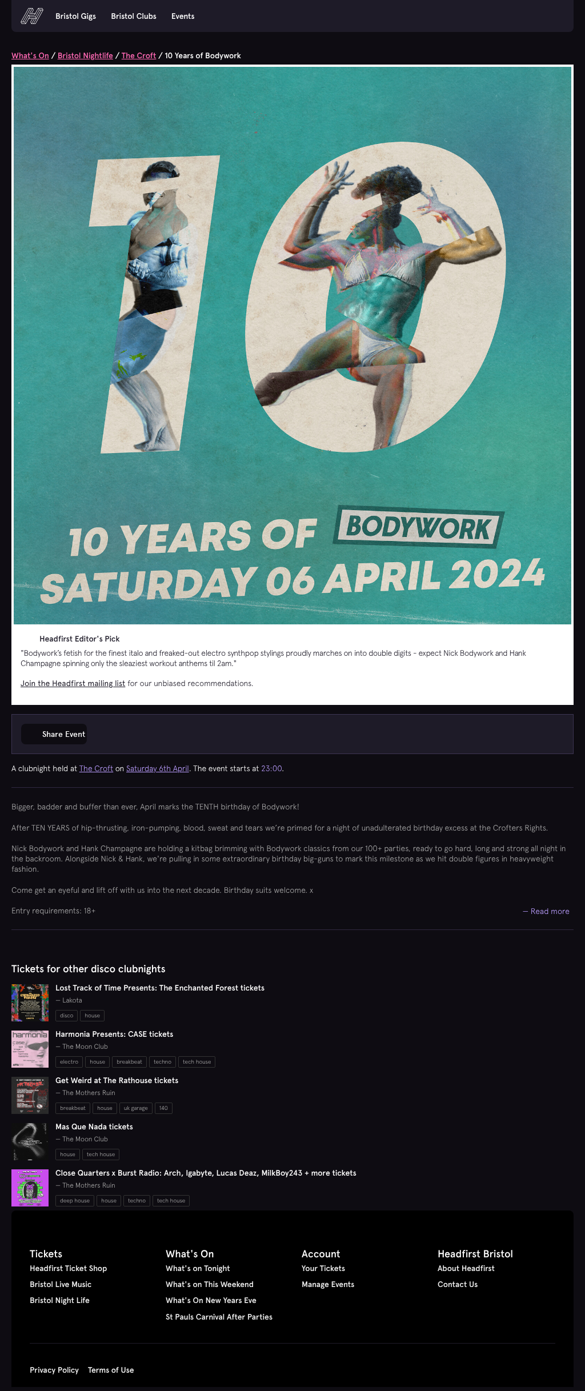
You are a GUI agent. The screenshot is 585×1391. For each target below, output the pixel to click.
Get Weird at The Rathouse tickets (116, 1080)
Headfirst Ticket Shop (68, 1268)
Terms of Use (111, 1370)
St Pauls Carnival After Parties (219, 1316)
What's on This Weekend (210, 1284)
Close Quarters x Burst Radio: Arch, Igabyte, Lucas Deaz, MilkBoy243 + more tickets (205, 1172)
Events (183, 16)
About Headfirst (466, 1268)
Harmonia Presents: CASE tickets (114, 1034)
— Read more (546, 911)
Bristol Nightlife (85, 55)
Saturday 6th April (157, 768)
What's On (30, 55)
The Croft (139, 55)
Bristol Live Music (60, 1284)
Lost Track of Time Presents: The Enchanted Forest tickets (160, 987)
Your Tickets (323, 1268)
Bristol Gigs (75, 16)
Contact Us (458, 1284)
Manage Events (328, 1284)
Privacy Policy (54, 1370)
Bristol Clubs (134, 16)
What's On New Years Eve (211, 1300)
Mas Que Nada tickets (94, 1126)
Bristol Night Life (60, 1300)
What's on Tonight (198, 1268)
